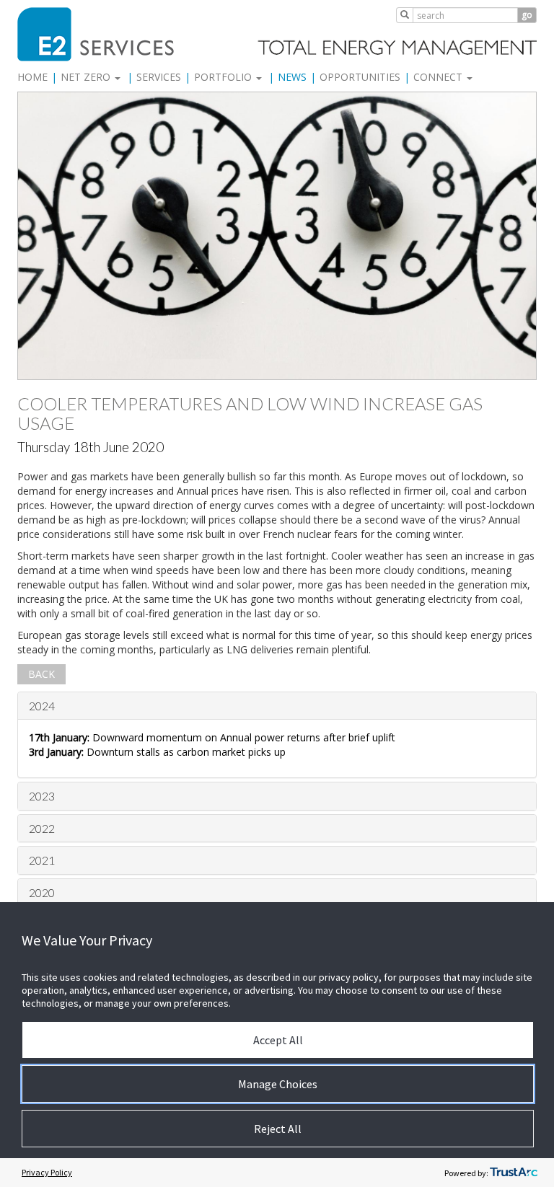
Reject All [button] (278, 1128)
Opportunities (360, 77)
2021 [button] (42, 860)
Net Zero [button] (87, 77)
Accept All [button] (278, 1040)
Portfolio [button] (224, 77)
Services (158, 77)
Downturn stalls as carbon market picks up (157, 752)
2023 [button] (42, 796)
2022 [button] (42, 828)
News (292, 77)
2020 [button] (42, 892)
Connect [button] (439, 77)
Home (32, 77)
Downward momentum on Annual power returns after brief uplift (212, 737)
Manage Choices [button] (277, 1084)
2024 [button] (42, 705)
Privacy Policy (47, 1172)
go (527, 15)
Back (41, 674)
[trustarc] (513, 1172)
